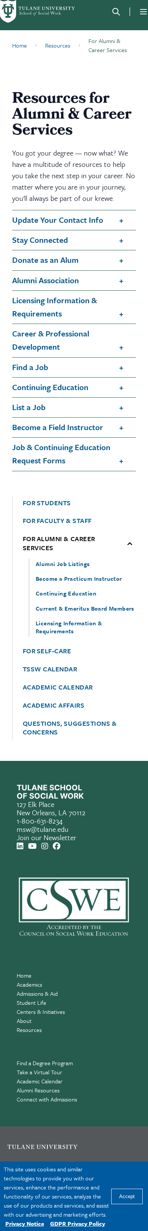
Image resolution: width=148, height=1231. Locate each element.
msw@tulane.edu (42, 829)
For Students (47, 503)
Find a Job (30, 367)
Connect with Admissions (47, 1099)
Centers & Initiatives (41, 1011)
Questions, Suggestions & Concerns (70, 728)
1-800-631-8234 (40, 821)
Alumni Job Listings (63, 564)
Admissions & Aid (37, 993)
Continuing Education (50, 387)
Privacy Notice (24, 1223)
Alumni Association (45, 280)
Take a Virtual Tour (39, 1072)
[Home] (38, 11)
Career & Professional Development (50, 340)
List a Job (29, 407)
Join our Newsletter (46, 837)
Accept (127, 1196)
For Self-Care (47, 651)
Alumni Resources (38, 1090)
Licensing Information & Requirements (54, 307)
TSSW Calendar (50, 669)
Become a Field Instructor (57, 427)
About (24, 1021)
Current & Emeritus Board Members (85, 608)
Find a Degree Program (45, 1063)
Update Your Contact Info (57, 219)
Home (24, 975)
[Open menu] (143, 11)
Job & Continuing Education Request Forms (61, 453)
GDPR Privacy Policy (77, 1223)
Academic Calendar (58, 687)
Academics (29, 984)
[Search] (116, 11)
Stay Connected (40, 239)
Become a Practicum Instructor (79, 579)
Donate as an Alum (45, 259)
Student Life (31, 1002)
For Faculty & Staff (57, 520)
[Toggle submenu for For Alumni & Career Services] (130, 543)
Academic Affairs (54, 705)
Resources (29, 1030)
